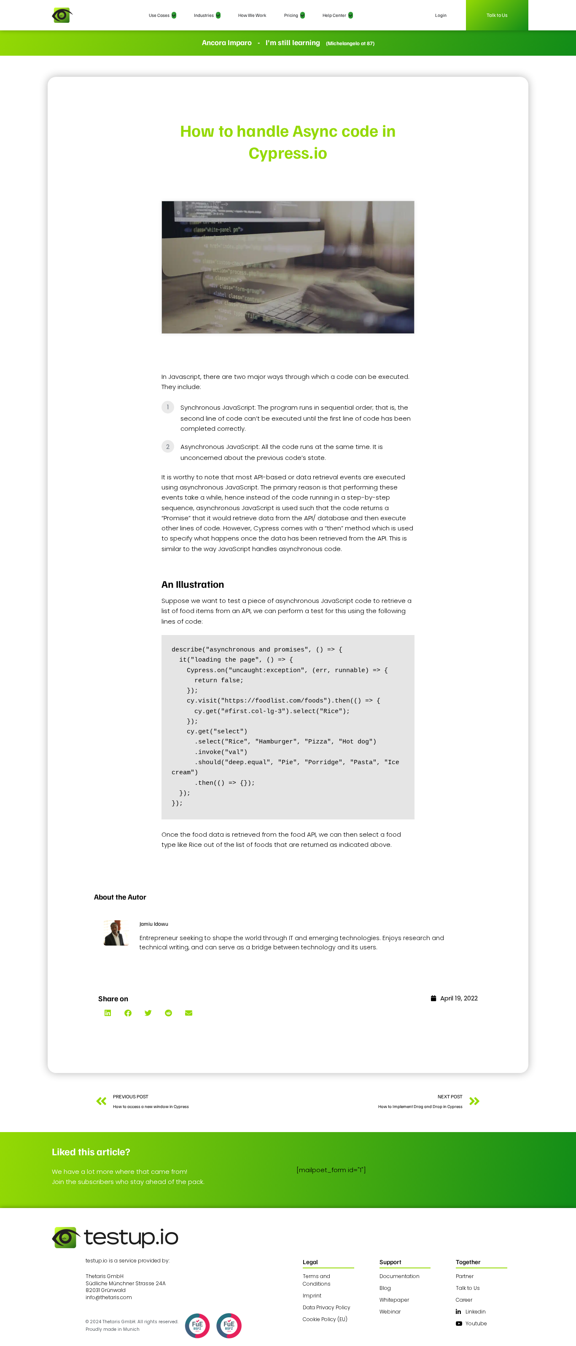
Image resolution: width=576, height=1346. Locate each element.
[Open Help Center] (350, 15)
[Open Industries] (218, 15)
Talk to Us (497, 15)
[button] (107, 1012)
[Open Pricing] (302, 15)
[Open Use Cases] (174, 15)
